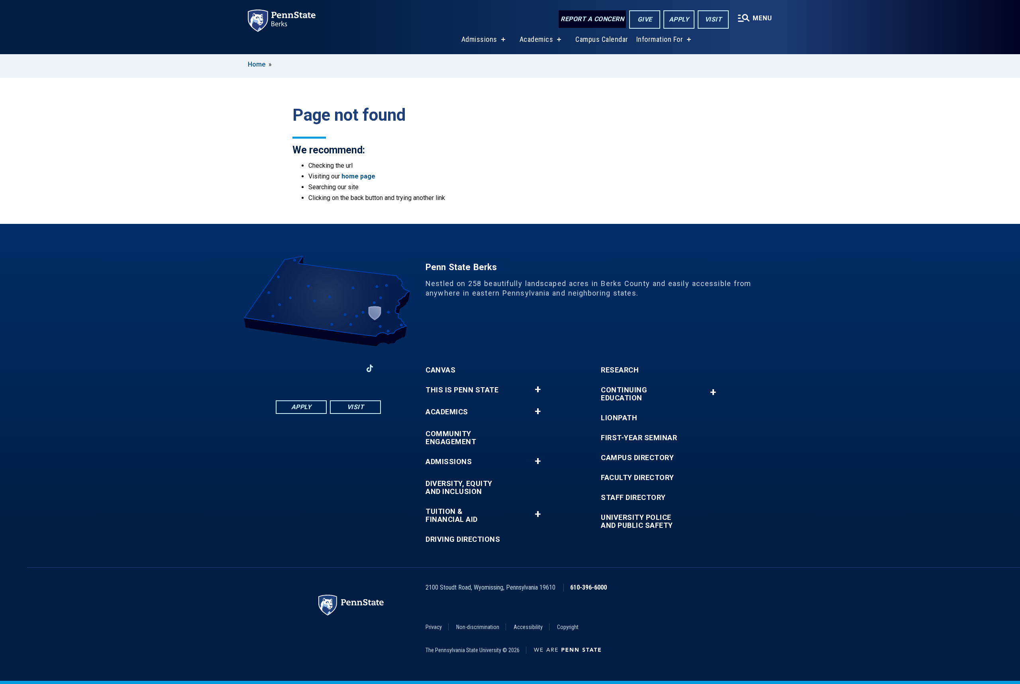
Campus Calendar (601, 39)
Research (620, 370)
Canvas (440, 370)
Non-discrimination (477, 627)
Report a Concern (592, 19)
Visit (713, 19)
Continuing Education (624, 394)
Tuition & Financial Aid (452, 515)
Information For (659, 39)
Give (645, 19)
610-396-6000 (588, 587)
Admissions (479, 39)
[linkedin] (307, 368)
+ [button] (538, 389)
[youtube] (328, 368)
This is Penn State (462, 390)
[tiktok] (370, 368)
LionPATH (619, 418)
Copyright (568, 627)
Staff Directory (633, 498)
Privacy (434, 627)
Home (256, 64)
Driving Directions (463, 539)
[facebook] (286, 368)
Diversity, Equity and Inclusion (459, 488)
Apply (679, 19)
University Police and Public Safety (637, 521)
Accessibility (528, 627)
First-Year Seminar (639, 438)
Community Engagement (451, 438)
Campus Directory (637, 458)
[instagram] (349, 368)
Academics (536, 39)
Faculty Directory (637, 478)
